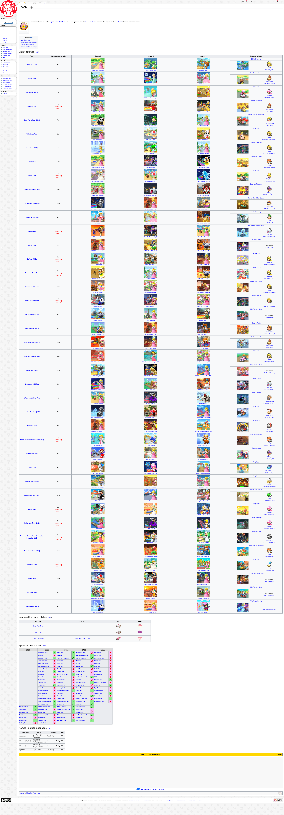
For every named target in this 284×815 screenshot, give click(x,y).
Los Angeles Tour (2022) (32, 412)
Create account (271, 1)
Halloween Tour (61, 706)
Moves (4, 42)
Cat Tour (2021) (32, 259)
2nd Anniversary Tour (32, 314)
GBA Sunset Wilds (98, 237)
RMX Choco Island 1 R (150, 250)
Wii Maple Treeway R (269, 334)
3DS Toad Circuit (150, 139)
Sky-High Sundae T (203, 612)
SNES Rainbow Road (150, 84)
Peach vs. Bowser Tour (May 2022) (32, 439)
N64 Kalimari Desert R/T (97, 362)
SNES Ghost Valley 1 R (150, 195)
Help (4, 57)
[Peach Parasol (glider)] (140, 626)
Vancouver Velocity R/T (203, 584)
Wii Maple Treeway (98, 348)
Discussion (29, 3)
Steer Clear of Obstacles (256, 114)
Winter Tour (97, 655)
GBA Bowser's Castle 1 (203, 223)
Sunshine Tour (98, 690)
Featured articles (7, 49)
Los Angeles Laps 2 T (150, 417)
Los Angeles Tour (81, 658)
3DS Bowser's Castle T (150, 431)
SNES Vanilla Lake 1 (97, 153)
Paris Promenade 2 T (150, 264)
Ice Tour (40, 655)
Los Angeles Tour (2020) (32, 203)
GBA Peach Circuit (269, 595)
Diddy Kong (269, 415)
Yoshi (269, 498)
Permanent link (7, 86)
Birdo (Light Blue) (269, 470)
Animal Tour (79, 712)
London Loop (269, 222)
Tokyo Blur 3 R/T (97, 306)
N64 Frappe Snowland (269, 236)
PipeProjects (6, 66)
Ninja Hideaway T (150, 306)
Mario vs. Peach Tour (32, 301)
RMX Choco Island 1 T (151, 487)
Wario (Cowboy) (269, 401)
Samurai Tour (32, 426)
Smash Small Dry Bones (256, 198)
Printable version (7, 84)
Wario (259, 240)
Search (3, 18)
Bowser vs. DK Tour (32, 287)
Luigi (269, 220)
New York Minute (269, 581)
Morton (269, 484)
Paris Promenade (98, 98)
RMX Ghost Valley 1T (269, 389)
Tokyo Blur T (97, 223)
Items (4, 34)
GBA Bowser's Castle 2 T (203, 278)
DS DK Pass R (203, 403)
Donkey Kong (269, 81)
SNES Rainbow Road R (203, 181)
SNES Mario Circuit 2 (269, 83)
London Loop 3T (269, 459)
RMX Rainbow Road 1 (269, 195)
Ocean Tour (32, 467)
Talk (257, 1)
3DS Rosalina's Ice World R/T (203, 376)
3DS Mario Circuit (203, 84)
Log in (280, 1)
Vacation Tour (32, 592)
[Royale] (118, 638)
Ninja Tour (97, 666)
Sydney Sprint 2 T (203, 501)
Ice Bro (259, 601)
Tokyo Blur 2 (269, 125)
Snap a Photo (256, 323)
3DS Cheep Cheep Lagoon (150, 98)
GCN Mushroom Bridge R (98, 598)
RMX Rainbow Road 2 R (97, 389)
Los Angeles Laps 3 (269, 500)
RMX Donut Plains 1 (98, 514)
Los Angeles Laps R (203, 209)
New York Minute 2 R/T (150, 584)
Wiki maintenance (7, 51)
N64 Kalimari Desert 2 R (203, 292)
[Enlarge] (27, 31)
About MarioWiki (181, 800)
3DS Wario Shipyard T (269, 403)
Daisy (269, 165)
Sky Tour (78, 660)
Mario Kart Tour (60, 22)
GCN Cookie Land (151, 514)
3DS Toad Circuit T (151, 223)
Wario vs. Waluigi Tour (32, 398)
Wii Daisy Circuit (98, 570)
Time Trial (256, 87)
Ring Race (256, 253)
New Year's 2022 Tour (32, 384)
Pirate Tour (41, 696)
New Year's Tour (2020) (32, 120)
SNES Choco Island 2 (203, 98)
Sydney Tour (60, 671)
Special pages (6, 82)
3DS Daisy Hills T (203, 70)
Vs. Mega (254, 240)
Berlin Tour (32, 245)
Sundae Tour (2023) (32, 606)
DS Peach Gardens (203, 542)
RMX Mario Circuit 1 (269, 181)
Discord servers (7, 73)
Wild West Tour (42, 693)
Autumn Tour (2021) (32, 328)
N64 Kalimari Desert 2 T (150, 209)
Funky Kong (269, 206)
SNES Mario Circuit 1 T (98, 195)
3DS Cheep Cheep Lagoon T (203, 473)
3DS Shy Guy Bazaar (203, 264)
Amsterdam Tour (80, 671)
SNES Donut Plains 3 (98, 528)
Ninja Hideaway (269, 431)
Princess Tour (32, 565)
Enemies (5, 38)
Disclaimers (192, 800)
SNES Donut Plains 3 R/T (203, 556)
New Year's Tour (42, 652)
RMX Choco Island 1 (269, 167)
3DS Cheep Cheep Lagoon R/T (150, 362)
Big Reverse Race (256, 309)
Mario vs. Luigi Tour (100, 682)
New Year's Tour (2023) (32, 551)
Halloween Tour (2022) (31, 523)
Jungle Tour (41, 679)
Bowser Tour (98, 674)
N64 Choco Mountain (203, 195)
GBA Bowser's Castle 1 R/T (150, 556)
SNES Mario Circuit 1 (269, 97)
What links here (7, 78)
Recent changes (7, 53)
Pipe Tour (97, 687)
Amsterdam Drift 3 (98, 542)
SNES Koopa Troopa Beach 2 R (203, 431)
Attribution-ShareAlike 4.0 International (139, 800)
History (43, 3)
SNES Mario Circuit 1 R (98, 70)
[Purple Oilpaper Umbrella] (140, 632)
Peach (120, 22)
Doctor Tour (97, 660)
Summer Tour (61, 685)
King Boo (269, 234)
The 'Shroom (6, 62)
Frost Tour (60, 693)
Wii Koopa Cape (98, 445)
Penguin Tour (61, 717)
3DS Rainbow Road (203, 167)
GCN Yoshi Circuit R (97, 84)
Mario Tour (60, 663)
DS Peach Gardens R (151, 570)
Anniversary (6, 69)
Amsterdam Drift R (203, 459)
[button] (279, 754)
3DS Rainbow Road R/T (150, 376)
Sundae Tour (79, 693)
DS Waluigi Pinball (150, 167)
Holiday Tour (60, 714)
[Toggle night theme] (243, 1)
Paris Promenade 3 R (150, 459)
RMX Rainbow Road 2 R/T (151, 473)
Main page (5, 47)
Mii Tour (78, 663)
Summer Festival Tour (44, 698)
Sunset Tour (32, 231)
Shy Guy (269, 429)
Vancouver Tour (42, 660)
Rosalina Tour (42, 720)
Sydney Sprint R (98, 320)
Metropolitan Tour (32, 453)
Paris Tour (60, 682)
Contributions (262, 1)
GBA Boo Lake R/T (151, 528)
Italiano (5, 93)
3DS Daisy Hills (269, 70)
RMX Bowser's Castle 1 (269, 486)
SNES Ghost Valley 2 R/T (203, 528)
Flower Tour (32, 162)
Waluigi (269, 192)
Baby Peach (269, 179)
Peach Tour (32, 175)
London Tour (32, 106)
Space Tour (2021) (32, 370)
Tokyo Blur (98, 501)
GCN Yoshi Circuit (151, 70)
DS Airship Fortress (98, 292)
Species (5, 40)
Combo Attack (256, 267)
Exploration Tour (99, 658)
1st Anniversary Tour (32, 217)
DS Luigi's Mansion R (150, 125)
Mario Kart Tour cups (33, 793)
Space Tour (97, 652)
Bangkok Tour (80, 685)
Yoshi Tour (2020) (32, 148)
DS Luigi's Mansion (269, 528)
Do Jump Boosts (256, 156)
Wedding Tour (61, 679)
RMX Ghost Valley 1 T (203, 334)
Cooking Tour (42, 682)
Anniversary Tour (81, 701)
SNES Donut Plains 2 (98, 264)
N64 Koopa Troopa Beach (269, 139)
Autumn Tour (61, 704)
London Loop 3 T (203, 348)
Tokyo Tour (32, 78)
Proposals (5, 64)
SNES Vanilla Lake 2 (203, 445)
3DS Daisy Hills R (150, 153)
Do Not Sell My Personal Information (153, 789)
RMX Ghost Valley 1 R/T (150, 403)
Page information (7, 88)
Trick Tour (41, 674)
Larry (269, 568)
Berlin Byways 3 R (151, 501)
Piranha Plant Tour (81, 687)
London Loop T (151, 112)
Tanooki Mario (269, 331)
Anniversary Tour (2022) (32, 495)
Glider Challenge (256, 59)
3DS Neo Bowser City (203, 112)
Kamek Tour (60, 696)
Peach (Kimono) (269, 123)
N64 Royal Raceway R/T (150, 292)
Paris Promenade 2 (98, 139)
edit (37, 52)
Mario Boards (6, 71)
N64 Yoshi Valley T (98, 473)
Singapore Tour (80, 652)
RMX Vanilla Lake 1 (98, 612)
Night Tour (32, 578)
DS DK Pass (269, 111)
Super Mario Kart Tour (32, 189)
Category (22, 793)
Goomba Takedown (256, 101)
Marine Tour (41, 687)
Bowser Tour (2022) (31, 481)
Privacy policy (169, 800)
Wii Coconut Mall (269, 570)
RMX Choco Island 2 (97, 278)
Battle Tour (32, 509)
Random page (6, 55)
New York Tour (90, 22)
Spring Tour (97, 671)
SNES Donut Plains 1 (98, 334)
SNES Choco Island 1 (269, 514)
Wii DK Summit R (269, 417)
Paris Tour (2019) (32, 92)
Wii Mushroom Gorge (98, 487)
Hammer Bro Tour (43, 669)
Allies (4, 36)
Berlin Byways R (97, 459)
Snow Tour (60, 660)
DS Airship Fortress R (203, 250)
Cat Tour (59, 655)
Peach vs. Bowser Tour (82, 677)
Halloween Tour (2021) (31, 342)
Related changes (7, 80)
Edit (37, 3)
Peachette (269, 262)
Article (22, 3)
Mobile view (201, 800)
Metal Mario (269, 540)
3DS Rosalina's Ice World (269, 609)
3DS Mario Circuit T (269, 278)
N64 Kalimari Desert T (203, 389)
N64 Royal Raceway (97, 181)
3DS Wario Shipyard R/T (203, 514)
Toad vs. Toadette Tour (32, 356)
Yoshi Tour (60, 666)
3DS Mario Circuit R (150, 181)
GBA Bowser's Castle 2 (269, 292)
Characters (6, 30)
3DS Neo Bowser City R (150, 237)
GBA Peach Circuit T (203, 570)
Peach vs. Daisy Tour (32, 273)
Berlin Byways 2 (269, 317)
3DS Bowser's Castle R (150, 542)
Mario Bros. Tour (43, 663)
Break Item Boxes (256, 73)
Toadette (269, 95)
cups (51, 22)
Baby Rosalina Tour (43, 666)
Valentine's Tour (32, 134)
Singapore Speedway (98, 584)
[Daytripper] (118, 626)
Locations (5, 32)
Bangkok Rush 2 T (151, 598)
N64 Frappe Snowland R (98, 417)
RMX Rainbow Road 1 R (97, 209)
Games (5, 28)
